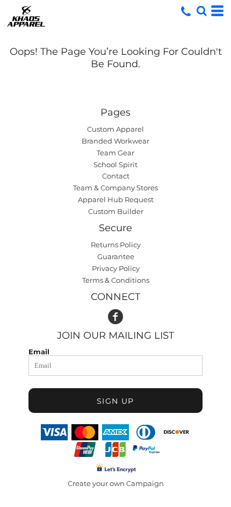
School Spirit (115, 164)
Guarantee (115, 256)
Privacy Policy (116, 268)
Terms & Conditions (115, 280)
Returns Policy (116, 244)
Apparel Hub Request (116, 199)
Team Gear (115, 152)
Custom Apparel (115, 129)
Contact (115, 176)
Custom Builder (115, 211)
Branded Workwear (115, 141)
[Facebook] (115, 316)
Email (38, 351)
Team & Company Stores (115, 187)
